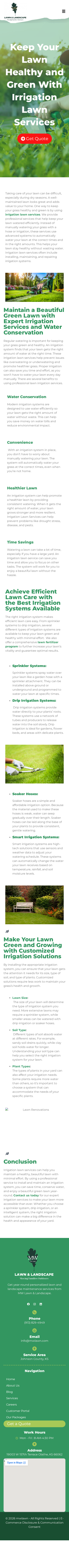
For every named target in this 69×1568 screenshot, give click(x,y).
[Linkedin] (40, 1304)
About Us (12, 1385)
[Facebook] (28, 1304)
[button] (63, 12)
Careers (11, 1404)
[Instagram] (34, 1304)
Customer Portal (17, 1411)
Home (10, 1379)
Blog (9, 1392)
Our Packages (16, 1417)
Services (12, 1398)
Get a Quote (19, 1423)
